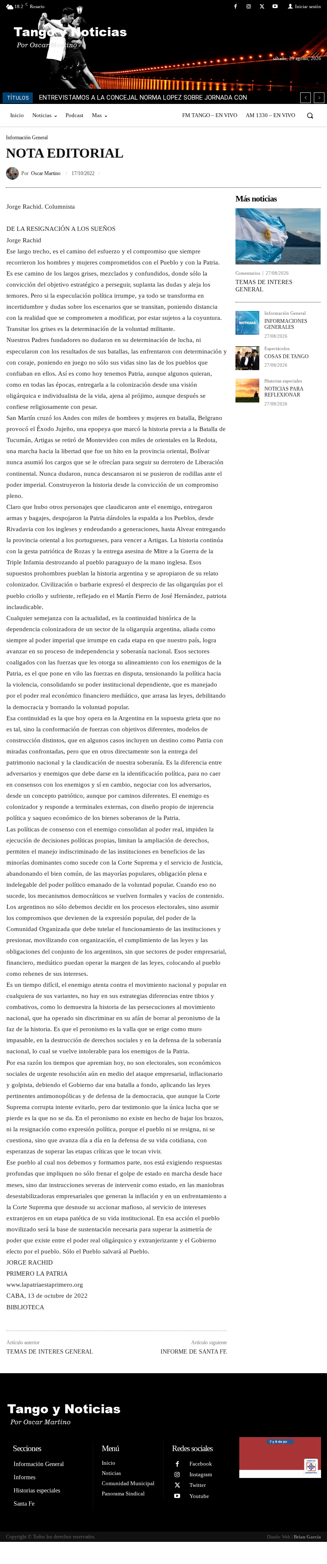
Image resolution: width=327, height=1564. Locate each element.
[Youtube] (275, 6)
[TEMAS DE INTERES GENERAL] (278, 236)
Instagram (200, 1474)
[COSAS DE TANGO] (247, 358)
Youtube (199, 1496)
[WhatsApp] (312, 171)
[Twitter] (262, 6)
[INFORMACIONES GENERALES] (247, 323)
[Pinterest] (292, 171)
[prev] (305, 97)
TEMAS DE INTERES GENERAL (49, 1351)
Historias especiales (283, 381)
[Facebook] (235, 6)
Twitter (197, 1485)
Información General (27, 137)
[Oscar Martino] (13, 173)
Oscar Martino (45, 173)
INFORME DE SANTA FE (194, 1351)
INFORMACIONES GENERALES (285, 324)
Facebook (200, 1463)
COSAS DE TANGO (286, 356)
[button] (310, 115)
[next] (319, 97)
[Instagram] (248, 6)
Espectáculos (277, 348)
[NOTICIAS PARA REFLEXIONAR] (247, 390)
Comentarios (247, 273)
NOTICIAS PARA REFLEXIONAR (284, 392)
